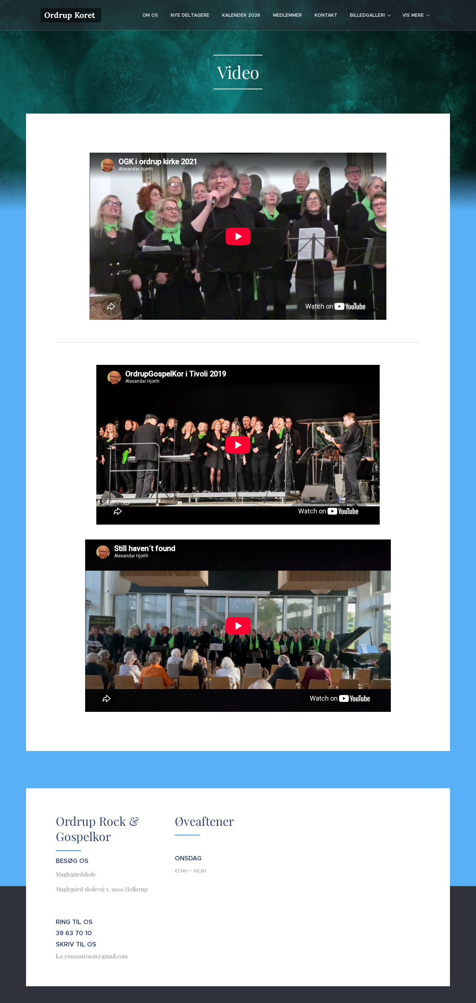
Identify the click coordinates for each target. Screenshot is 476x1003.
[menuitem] (150, 15)
